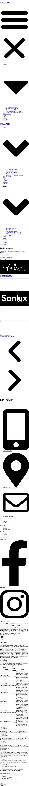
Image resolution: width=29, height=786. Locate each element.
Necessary (4, 660)
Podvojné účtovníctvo (11, 107)
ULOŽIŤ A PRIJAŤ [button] (5, 764)
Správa (2, 783)
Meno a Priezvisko (4, 773)
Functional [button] (2, 727)
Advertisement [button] (3, 749)
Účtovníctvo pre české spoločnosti (14, 112)
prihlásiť (2, 252)
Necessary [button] (2, 659)
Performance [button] (3, 734)
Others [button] (1, 757)
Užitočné (5, 119)
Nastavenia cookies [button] (4, 634)
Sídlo (4, 115)
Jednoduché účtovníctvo (12, 108)
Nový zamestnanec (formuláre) (13, 111)
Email (1, 775)
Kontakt (5, 120)
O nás (4, 116)
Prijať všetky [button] (13, 634)
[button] (14, 34)
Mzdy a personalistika (11, 109)
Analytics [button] (2, 741)
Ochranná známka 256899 (21, 623)
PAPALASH (5, 2)
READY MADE (7, 114)
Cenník (5, 118)
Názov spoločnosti (4, 778)
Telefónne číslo (4, 776)
